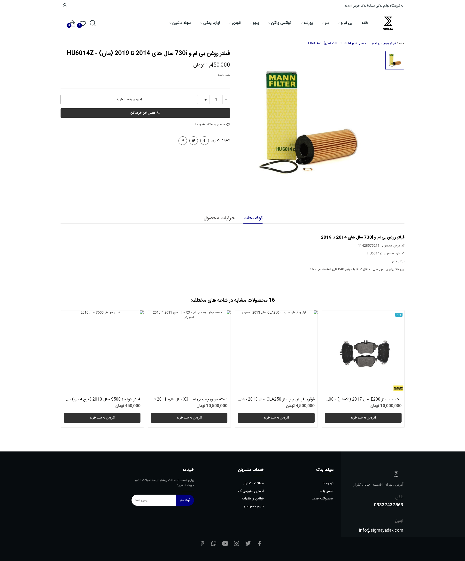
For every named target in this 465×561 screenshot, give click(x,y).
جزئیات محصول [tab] (218, 218)
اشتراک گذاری (204, 140)
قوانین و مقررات (253, 498)
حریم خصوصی (254, 506)
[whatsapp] (214, 544)
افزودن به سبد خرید (129, 99)
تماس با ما (326, 491)
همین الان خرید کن (143, 113)
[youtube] (225, 544)
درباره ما (328, 483)
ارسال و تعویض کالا (251, 491)
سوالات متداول (253, 483)
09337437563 (388, 505)
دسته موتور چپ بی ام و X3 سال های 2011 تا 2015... (189, 399)
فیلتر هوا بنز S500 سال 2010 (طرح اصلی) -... (103, 399)
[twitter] (248, 544)
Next (392, 369)
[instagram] (237, 544)
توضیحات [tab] (253, 218)
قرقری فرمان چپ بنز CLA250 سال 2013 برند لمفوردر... (276, 399)
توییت (193, 140)
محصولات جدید (322, 498)
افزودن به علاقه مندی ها (210, 125)
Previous (72, 369)
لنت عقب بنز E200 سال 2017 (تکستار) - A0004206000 (363, 399)
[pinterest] (202, 544)
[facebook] (259, 544)
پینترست (182, 140)
